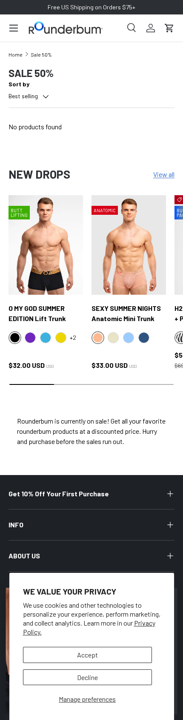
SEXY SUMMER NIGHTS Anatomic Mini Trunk (126, 313)
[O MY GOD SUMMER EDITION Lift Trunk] (46, 244)
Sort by (19, 84)
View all (163, 174)
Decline (87, 677)
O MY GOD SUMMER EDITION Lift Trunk (37, 313)
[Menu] (13, 28)
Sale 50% (41, 54)
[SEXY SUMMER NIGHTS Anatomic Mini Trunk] (129, 244)
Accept (87, 655)
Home (16, 54)
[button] (169, 28)
